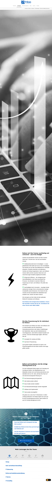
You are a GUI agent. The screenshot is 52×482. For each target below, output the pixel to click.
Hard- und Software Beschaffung (14, 465)
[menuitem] (14, 5)
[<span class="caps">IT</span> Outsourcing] (51, 241)
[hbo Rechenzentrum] (1, 241)
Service (8, 477)
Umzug (7, 462)
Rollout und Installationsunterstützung (15, 473)
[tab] (26, 423)
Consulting (9, 480)
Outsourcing (9, 469)
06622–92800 (36, 305)
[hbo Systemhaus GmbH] (26, 2)
